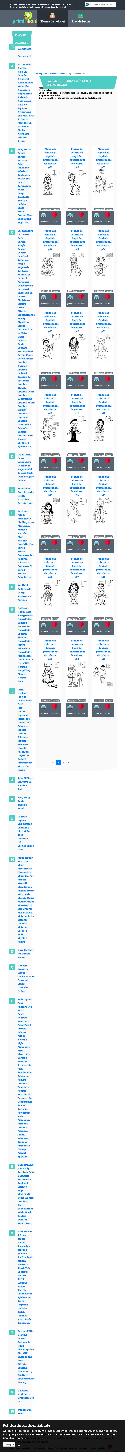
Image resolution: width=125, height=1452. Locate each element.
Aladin (22, 67)
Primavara (24, 1119)
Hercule (22, 666)
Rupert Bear (25, 1223)
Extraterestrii (26, 503)
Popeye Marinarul (24, 1092)
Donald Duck (25, 472)
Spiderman (24, 1297)
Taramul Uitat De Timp (26, 1332)
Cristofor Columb (23, 429)
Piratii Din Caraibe (24, 1055)
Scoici (21, 1242)
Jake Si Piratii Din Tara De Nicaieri (26, 781)
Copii (21, 343)
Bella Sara (24, 178)
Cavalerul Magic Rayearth (23, 263)
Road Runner (25, 1208)
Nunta (21, 957)
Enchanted (24, 488)
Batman (22, 160)
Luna (20, 849)
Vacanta (23, 1390)
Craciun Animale (23, 364)
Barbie (21, 156)
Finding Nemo (26, 522)
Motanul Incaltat (22, 921)
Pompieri (23, 1087)
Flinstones (24, 525)
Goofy (21, 592)
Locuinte (23, 838)
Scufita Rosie (25, 1257)
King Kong (24, 797)
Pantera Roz (25, 1006)
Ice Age (22, 693)
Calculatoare (25, 230)
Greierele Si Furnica (25, 598)
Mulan (21, 934)
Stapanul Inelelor (23, 1306)
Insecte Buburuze (23, 742)
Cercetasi (23, 289)
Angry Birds (25, 93)
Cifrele (22, 311)
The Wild (23, 1353)
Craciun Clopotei (22, 385)
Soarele (22, 1289)
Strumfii (23, 1315)
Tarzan (22, 1338)
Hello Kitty (24, 662)
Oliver (21, 972)
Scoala (21, 1238)
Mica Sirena (25, 886)
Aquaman (23, 108)
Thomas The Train (25, 1358)
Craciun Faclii (26, 402)
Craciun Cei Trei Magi (24, 378)
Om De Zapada (26, 976)
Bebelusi (23, 171)
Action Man (25, 64)
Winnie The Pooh (25, 1411)
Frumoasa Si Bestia (25, 567)
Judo (20, 789)
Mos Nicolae (25, 912)
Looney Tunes (26, 845)
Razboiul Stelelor (23, 1184)
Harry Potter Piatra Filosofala (25, 644)
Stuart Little (25, 1319)
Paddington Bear (25, 1001)
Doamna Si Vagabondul (25, 467)
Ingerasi (23, 715)
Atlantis (22, 137)
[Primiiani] (21, 17)
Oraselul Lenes (23, 981)
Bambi (21, 152)
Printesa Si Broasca (24, 1140)
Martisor (23, 861)
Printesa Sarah (23, 1132)
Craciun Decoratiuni (25, 396)
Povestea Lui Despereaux (25, 1099)
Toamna (22, 1367)
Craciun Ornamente (24, 422)
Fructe (21, 551)
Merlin (22, 879)
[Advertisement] (72, 51)
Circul (21, 325)
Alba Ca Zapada (22, 73)
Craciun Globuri (22, 407)
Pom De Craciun (22, 1081)
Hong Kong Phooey (24, 672)
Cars (20, 237)
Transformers (26, 1378)
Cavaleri (23, 256)
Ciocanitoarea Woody (26, 316)
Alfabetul (23, 78)
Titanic (22, 1363)
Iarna (21, 689)
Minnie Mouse (26, 897)
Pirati (21, 1050)
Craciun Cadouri (22, 371)
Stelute (22, 1311)
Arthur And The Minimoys (26, 113)
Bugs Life (23, 222)
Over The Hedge (23, 989)
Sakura (22, 1235)
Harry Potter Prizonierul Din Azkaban (25, 655)
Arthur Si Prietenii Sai (25, 120)
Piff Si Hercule (22, 1037)
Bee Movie (24, 174)
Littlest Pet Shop (24, 832)
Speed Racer (25, 1293)
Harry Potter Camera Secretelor (25, 622)
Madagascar (25, 857)
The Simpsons (26, 1349)
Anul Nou (23, 104)
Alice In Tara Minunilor (25, 84)
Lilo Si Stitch (25, 823)
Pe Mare (22, 1017)
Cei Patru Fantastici (24, 272)
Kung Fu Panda (22, 806)
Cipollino (23, 322)
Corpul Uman (25, 354)
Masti (21, 864)
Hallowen (23, 608)
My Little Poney (23, 939)
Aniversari (24, 100)
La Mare (22, 816)
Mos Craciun (25, 908)
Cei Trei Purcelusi (23, 279)
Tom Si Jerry (25, 1371)
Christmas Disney (24, 301)
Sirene (21, 1286)
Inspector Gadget (23, 757)
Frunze (22, 573)
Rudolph (23, 1219)
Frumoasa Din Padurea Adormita (26, 558)
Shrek (21, 1278)
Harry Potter (25, 615)
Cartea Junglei (22, 243)
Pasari (21, 1010)
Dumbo (22, 480)
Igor (20, 707)
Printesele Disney (24, 1147)
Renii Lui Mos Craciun (26, 1199)
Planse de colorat (57, 73)
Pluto (21, 1068)
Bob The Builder (22, 202)
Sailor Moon (25, 1231)
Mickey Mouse (26, 890)
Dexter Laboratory (24, 460)
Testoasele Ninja (24, 1343)
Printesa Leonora (23, 1125)
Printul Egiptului (23, 1154)
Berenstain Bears (24, 187)
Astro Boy (23, 133)
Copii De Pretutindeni (25, 349)
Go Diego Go (24, 588)
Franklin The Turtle (26, 545)
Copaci (22, 340)
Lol (19, 842)
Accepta (9, 1444)
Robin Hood (24, 1212)
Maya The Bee (26, 875)
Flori (20, 536)
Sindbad (22, 1282)
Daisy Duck (24, 454)
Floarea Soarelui (22, 531)
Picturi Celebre (22, 1030)
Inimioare (24, 718)
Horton (22, 677)
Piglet (21, 1043)
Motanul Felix (26, 916)
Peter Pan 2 (24, 1024)
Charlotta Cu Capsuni (25, 294)
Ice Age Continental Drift (25, 700)
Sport (21, 1300)
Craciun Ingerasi (23, 415)
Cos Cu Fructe (25, 358)
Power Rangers (23, 1107)
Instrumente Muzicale (25, 764)
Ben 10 (21, 182)
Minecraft (24, 894)
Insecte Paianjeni (23, 749)
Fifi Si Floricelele (24, 516)
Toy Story (23, 1374)
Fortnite (22, 540)
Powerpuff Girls (24, 1114)
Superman (24, 1322)
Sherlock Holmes (23, 1273)
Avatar (22, 141)
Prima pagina (41, 73)
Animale (23, 97)
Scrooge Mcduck (22, 1251)
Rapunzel (23, 1175)
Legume (22, 820)
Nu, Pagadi (24, 953)
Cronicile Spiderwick (24, 444)
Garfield (23, 585)
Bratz (21, 207)
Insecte (22, 729)
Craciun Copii (26, 391)
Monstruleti (25, 905)
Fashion (22, 511)
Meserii (22, 883)
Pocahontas (25, 1072)
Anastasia (24, 89)
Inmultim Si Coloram (24, 724)
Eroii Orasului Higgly (26, 493)
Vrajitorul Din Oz (26, 1399)
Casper (22, 248)
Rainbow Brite (26, 1172)
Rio (19, 1204)
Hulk (20, 681)
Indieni (22, 711)
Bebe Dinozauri (24, 165)
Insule (21, 769)
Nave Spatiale (26, 949)
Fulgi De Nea (25, 577)
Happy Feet (24, 611)
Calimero (23, 234)
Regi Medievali (24, 1192)
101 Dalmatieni (24, 46)
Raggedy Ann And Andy (25, 1166)
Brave (21, 211)
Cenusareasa (25, 285)
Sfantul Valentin (23, 1262)
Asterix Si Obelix (23, 128)
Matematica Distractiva (25, 870)
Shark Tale (24, 1268)
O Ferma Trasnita (23, 967)
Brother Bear (25, 215)
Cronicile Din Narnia (26, 437)
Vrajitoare (24, 1394)
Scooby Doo (24, 1246)
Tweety (22, 1382)
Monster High (26, 901)
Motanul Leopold (22, 928)
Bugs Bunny (24, 218)
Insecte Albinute (23, 735)
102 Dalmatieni (24, 54)
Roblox (22, 1215)
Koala (21, 800)
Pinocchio (24, 1046)
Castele (22, 252)
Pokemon (23, 1076)
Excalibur (23, 499)
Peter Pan (23, 1021)
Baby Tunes (24, 149)
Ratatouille (24, 1179)
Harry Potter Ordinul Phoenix (25, 633)
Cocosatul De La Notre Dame (25, 333)
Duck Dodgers (26, 476)
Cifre (21, 307)
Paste (21, 1013)
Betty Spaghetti (23, 194)
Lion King (23, 827)
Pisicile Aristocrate (24, 1063)
